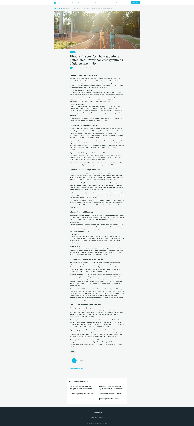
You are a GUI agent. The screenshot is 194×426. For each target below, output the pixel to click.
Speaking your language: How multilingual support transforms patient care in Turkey (81, 393)
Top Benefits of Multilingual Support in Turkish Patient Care (109, 398)
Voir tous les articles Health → (78, 368)
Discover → (136, 2)
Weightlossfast (97, 412)
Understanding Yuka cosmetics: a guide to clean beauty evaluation (110, 393)
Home (68, 2)
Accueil (56, 8)
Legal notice (94, 417)
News (84, 2)
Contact (101, 417)
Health (79, 2)
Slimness (112, 2)
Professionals (98, 2)
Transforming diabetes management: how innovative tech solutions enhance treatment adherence (110, 388)
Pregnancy (90, 2)
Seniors (106, 2)
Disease (74, 2)
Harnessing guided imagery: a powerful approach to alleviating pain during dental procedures (81, 388)
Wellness (118, 2)
